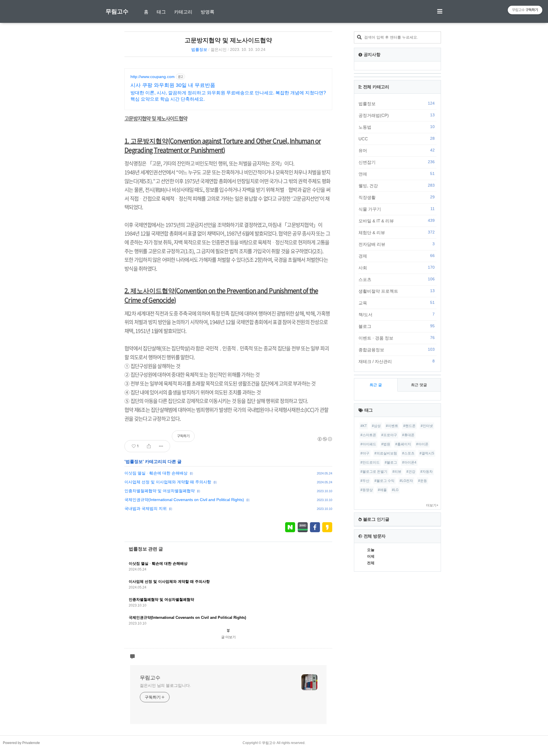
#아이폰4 (409, 462)
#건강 (410, 472)
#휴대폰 (408, 435)
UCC (396, 138)
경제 (396, 255)
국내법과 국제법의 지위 (145, 508)
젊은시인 (219, 49)
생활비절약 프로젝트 (396, 291)
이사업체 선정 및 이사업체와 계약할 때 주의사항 (167, 482)
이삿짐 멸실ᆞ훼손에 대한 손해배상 (156, 473)
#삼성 (376, 426)
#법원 (385, 444)
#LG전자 (406, 481)
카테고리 (183, 11)
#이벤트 (392, 426)
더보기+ (432, 505)
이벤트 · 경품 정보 (396, 337)
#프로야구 (389, 435)
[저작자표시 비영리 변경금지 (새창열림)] (324, 439)
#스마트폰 (368, 435)
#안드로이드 (370, 462)
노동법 (396, 126)
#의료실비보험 (385, 453)
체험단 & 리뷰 (396, 232)
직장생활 (396, 197)
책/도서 (396, 314)
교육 (396, 302)
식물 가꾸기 (396, 209)
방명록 (207, 11)
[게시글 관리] (161, 446)
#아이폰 (422, 444)
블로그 (396, 326)
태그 (161, 11)
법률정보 (199, 49)
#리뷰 (396, 472)
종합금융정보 (396, 349)
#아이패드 (368, 444)
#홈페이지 (403, 444)
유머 (396, 150)
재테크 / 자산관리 (396, 361)
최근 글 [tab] (376, 385)
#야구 (364, 453)
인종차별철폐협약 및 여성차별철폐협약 (159, 490)
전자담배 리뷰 (396, 244)
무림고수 (117, 11)
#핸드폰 (409, 426)
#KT (363, 426)
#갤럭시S (427, 453)
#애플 (382, 490)
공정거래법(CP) (396, 115)
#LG (395, 490)
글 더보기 (228, 637)
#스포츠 (408, 453)
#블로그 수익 (384, 481)
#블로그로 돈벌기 (373, 472)
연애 (396, 173)
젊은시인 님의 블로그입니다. (165, 685)
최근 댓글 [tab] (419, 385)
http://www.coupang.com (152, 76)
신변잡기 (396, 162)
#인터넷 (427, 426)
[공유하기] (149, 446)
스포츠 (396, 279)
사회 (396, 267)
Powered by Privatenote (21, 743)
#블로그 (391, 462)
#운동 (422, 481)
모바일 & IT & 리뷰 (396, 220)
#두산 (364, 481)
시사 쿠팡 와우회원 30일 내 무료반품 (172, 85)
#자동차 (426, 472)
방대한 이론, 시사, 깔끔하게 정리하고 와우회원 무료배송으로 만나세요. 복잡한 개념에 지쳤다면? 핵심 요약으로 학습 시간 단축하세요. (228, 95)
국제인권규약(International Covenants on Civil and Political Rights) (184, 499)
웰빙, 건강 (396, 185)
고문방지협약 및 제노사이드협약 (228, 40)
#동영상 (366, 490)
